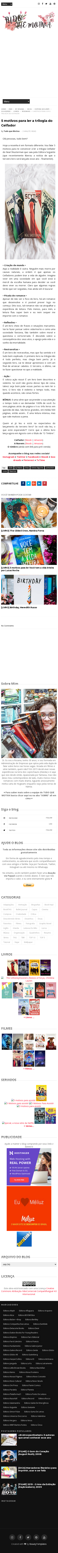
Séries (5, 937)
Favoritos (7, 923)
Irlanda (16, 928)
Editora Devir (33, 1328)
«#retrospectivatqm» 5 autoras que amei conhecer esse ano (36, 1436)
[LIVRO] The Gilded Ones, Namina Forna (22, 530)
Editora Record (28, 1398)
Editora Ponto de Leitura (36, 1394)
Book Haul (49, 904)
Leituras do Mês (30, 928)
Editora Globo (48, 1350)
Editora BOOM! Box (26, 1315)
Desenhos (29, 918)
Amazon (38, 439)
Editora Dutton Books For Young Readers (20, 1332)
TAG (15, 937)
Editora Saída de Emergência (36, 1403)
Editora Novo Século (34, 1381)
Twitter (21, 456)
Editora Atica (8, 1315)
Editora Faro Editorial (30, 1337)
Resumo (47, 933)
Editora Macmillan (37, 1368)
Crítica (33, 914)
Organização (19, 933)
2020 (10, 109)
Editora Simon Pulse (11, 1411)
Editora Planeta (27, 1389)
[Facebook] (42, 3)
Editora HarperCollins (12, 1359)
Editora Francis (32, 1341)
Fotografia (30, 923)
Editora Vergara (10, 1420)
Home (3, 109)
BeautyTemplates (38, 1544)
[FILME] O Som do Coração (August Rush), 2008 (33, 1452)
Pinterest (28, 460)
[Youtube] (50, 3)
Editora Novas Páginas (12, 1376)
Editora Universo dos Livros (15, 1416)
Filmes (18, 923)
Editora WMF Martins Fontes (15, 1425)
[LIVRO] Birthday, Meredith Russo (19, 607)
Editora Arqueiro (45, 1310)
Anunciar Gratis (36, 1246)
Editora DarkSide (40, 1324)
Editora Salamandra (11, 1403)
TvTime (40, 460)
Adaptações (8, 904)
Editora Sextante (28, 1407)
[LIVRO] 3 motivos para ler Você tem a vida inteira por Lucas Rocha (27, 569)
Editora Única (36, 1425)
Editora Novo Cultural (12, 1381)
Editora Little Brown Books (14, 1368)
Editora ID (30, 1359)
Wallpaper (28, 942)
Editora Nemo (9, 1372)
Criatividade (21, 914)
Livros (16, 111)
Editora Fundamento (12, 1346)
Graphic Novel (45, 923)
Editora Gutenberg (30, 1354)
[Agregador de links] (24, 1245)
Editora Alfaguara (26, 1310)
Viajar (17, 942)
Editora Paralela (10, 1389)
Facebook (33, 456)
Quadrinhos (34, 933)
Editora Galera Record (12, 1350)
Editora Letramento (44, 1363)
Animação (22, 904)
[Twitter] (46, 3)
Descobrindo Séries (11, 918)
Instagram (8, 456)
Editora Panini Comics (31, 1385)
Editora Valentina (38, 1416)
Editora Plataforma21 (12, 1394)
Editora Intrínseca (46, 1359)
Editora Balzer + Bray (12, 1319)
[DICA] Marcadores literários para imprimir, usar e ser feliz (37, 1469)
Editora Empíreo (10, 1337)
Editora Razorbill (10, 1398)
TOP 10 (32, 937)
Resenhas (26, 111)
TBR (23, 937)
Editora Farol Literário (12, 1341)
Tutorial (6, 942)
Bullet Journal (21, 909)
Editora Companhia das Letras (16, 1324)
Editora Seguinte (42, 109)
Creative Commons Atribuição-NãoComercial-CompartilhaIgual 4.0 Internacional (29, 1291)
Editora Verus (26, 1420)
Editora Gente (32, 1350)
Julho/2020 (5, 111)
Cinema (45, 909)
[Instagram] (39, 3)
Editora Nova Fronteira (29, 1372)
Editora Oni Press (10, 1385)
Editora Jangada (10, 1363)
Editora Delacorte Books (13, 1328)
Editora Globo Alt (10, 1354)
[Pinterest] (54, 3)
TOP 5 (42, 937)
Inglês (5, 928)
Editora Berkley (31, 1319)
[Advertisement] (29, 67)
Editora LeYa (26, 1363)
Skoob (28, 439)
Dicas (29, 109)
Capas (34, 909)
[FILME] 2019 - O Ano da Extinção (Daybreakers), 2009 (37, 1485)
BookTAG (7, 909)
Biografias (35, 904)
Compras (7, 914)
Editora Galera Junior (33, 1346)
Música (6, 933)
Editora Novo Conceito (36, 1376)
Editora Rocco (44, 1398)
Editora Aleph (9, 1310)
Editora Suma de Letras (34, 1411)
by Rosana (19, 109)
